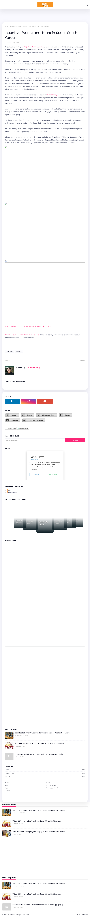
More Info (53, 474)
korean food (45, 773)
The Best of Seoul (35, 420)
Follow (37, 474)
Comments (12, 492)
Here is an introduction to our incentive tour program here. (28, 326)
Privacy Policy (11, 428)
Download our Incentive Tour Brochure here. (22, 335)
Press (67, 415)
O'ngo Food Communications (34, 47)
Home (6, 26)
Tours (29, 415)
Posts (10, 490)
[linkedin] (12, 401)
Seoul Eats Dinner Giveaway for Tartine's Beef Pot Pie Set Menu (42, 733)
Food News (13, 26)
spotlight (19, 351)
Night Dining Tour (54, 95)
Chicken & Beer (48, 415)
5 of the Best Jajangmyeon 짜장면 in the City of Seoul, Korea (39, 831)
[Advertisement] (12, 687)
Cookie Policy (23, 428)
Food (45, 770)
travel (45, 777)
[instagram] (28, 401)
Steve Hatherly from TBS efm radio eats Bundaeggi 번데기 (40, 754)
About (13, 415)
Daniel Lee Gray (32, 367)
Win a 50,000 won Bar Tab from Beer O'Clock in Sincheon (39, 743)
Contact (14, 420)
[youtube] (45, 401)
